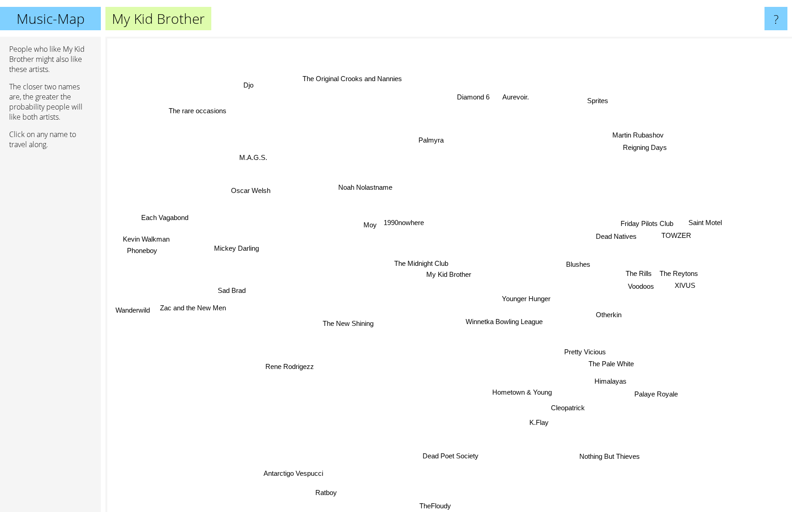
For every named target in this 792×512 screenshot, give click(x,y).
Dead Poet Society (459, 456)
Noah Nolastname (365, 188)
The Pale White (611, 364)
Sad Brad (232, 291)
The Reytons (680, 274)
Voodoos (640, 284)
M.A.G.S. (253, 157)
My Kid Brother (448, 274)
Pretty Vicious (585, 352)
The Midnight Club (422, 263)
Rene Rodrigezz (290, 367)
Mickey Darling (236, 249)
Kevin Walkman (146, 238)
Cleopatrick (570, 407)
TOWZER (676, 235)
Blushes (578, 264)
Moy (369, 225)
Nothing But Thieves (611, 457)
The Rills (639, 272)
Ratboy (325, 492)
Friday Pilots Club (647, 223)
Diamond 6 (478, 97)
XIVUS (685, 286)
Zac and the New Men (193, 310)
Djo (243, 88)
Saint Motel (705, 223)
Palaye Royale (658, 392)
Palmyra (417, 141)
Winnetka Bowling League (506, 320)
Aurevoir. (515, 94)
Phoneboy (143, 249)
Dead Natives (616, 237)
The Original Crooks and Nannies (352, 79)
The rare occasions (202, 109)
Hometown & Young (523, 392)
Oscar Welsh (249, 193)
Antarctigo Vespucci (290, 472)
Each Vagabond (163, 222)
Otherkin (609, 315)
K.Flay (549, 420)
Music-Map (50, 18)
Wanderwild (132, 308)
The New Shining (348, 324)
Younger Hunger (527, 298)
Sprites (594, 99)
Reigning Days (642, 145)
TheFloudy (419, 506)
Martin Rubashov (634, 133)
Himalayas (611, 381)
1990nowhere (404, 222)
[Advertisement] (50, 296)
